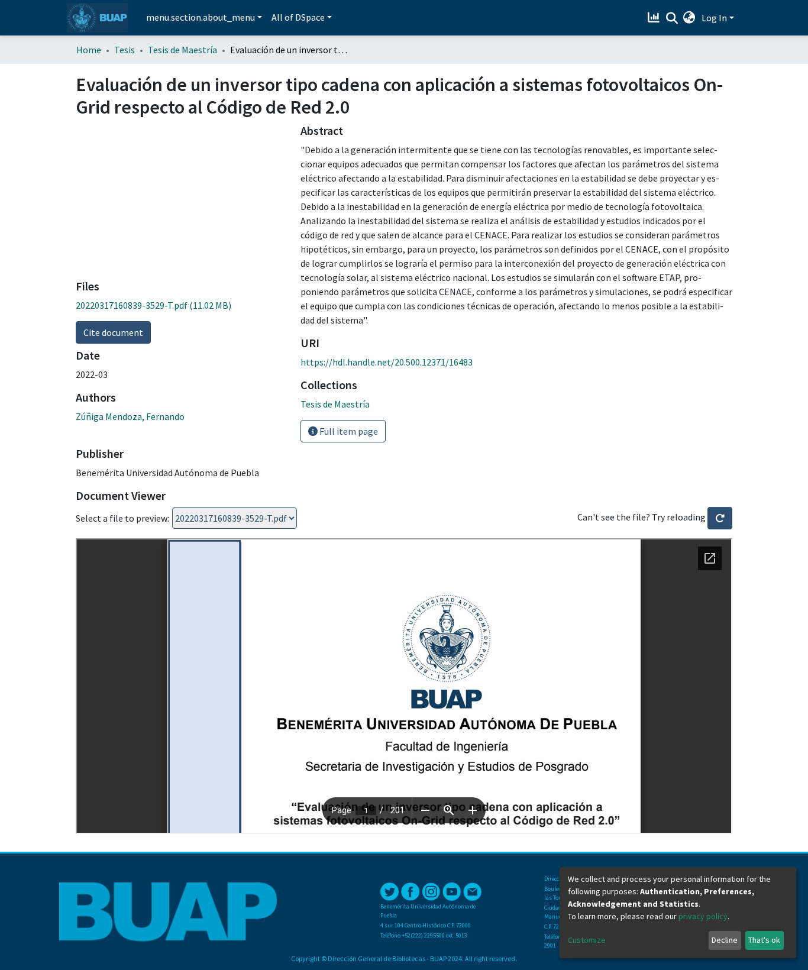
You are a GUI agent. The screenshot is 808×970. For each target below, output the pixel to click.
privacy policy (703, 916)
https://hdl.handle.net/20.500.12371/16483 (386, 362)
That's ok (764, 940)
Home (88, 50)
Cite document (113, 332)
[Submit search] (672, 18)
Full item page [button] (348, 431)
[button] (689, 18)
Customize (587, 940)
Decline (725, 940)
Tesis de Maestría (182, 50)
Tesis (124, 50)
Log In (714, 18)
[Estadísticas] (655, 18)
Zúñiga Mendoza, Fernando (130, 416)
